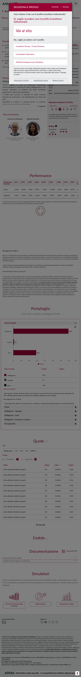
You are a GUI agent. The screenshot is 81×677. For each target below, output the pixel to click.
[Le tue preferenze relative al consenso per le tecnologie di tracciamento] (77, 673)
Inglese (66, 7)
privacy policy (58, 80)
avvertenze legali (41, 80)
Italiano (55, 7)
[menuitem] (40, 31)
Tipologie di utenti (21, 80)
